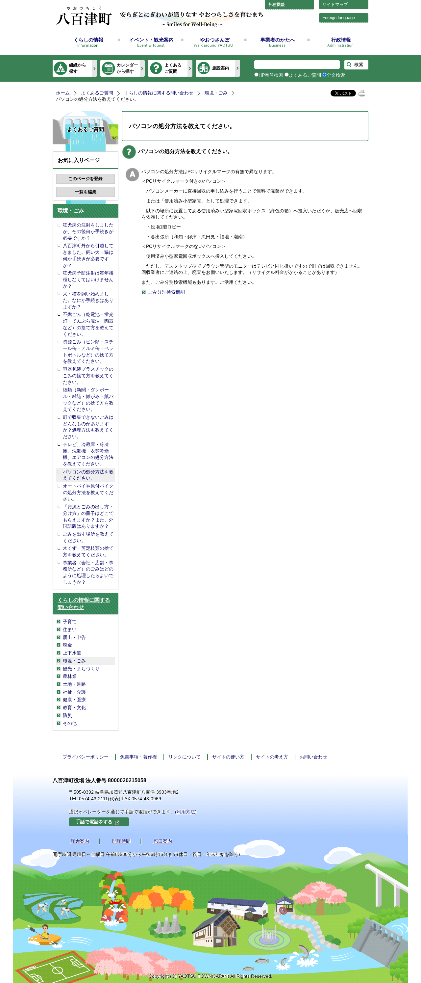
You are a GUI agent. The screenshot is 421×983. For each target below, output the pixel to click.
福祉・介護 (74, 692)
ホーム (63, 92)
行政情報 (341, 39)
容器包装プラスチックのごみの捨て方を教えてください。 (88, 375)
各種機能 (276, 4)
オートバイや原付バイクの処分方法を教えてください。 (88, 492)
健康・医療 (74, 699)
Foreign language (338, 17)
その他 (70, 723)
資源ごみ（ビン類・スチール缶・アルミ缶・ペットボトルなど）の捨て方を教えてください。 (88, 351)
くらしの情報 (88, 39)
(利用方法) (186, 811)
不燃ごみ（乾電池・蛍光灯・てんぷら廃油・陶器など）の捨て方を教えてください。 (88, 324)
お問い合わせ (313, 756)
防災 (67, 715)
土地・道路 (74, 684)
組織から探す (77, 68)
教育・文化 (74, 707)
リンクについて (184, 756)
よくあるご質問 (173, 68)
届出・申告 (74, 637)
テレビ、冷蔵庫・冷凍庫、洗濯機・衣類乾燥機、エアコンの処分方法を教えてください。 (88, 454)
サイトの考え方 (272, 756)
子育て (70, 621)
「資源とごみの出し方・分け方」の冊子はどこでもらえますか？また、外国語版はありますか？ (88, 516)
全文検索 (336, 75)
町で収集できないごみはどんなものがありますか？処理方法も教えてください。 (88, 426)
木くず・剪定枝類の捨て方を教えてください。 (88, 551)
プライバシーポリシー (85, 756)
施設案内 (220, 68)
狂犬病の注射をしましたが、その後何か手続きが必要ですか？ (88, 231)
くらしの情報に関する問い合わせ (158, 92)
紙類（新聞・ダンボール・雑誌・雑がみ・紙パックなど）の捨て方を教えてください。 (88, 399)
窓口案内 (163, 841)
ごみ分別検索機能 (166, 292)
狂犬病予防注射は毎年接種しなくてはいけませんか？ (88, 279)
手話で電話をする (94, 821)
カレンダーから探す (127, 68)
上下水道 (72, 652)
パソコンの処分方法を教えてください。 (88, 475)
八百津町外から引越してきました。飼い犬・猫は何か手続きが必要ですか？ (88, 255)
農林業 (70, 676)
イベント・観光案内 (151, 39)
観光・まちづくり (81, 668)
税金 (67, 645)
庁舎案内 (80, 841)
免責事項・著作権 (138, 756)
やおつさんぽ (215, 39)
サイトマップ (335, 4)
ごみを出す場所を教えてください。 (88, 537)
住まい (70, 629)
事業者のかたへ (277, 39)
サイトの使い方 (228, 756)
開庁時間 (121, 841)
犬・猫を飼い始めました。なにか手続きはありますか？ (88, 300)
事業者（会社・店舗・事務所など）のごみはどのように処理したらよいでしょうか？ (88, 572)
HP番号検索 (271, 75)
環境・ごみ (216, 92)
